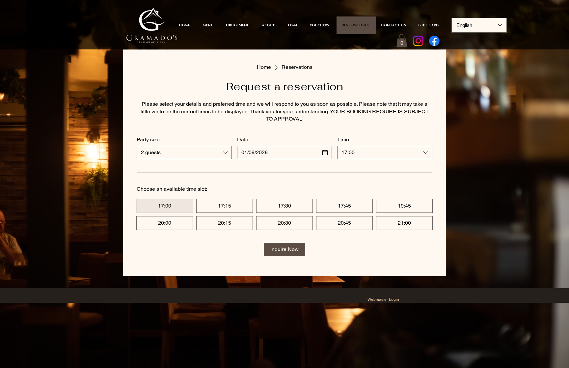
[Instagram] (418, 41)
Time (343, 139)
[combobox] (184, 152)
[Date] (325, 152)
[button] (401, 40)
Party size (148, 139)
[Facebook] (434, 41)
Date (242, 139)
